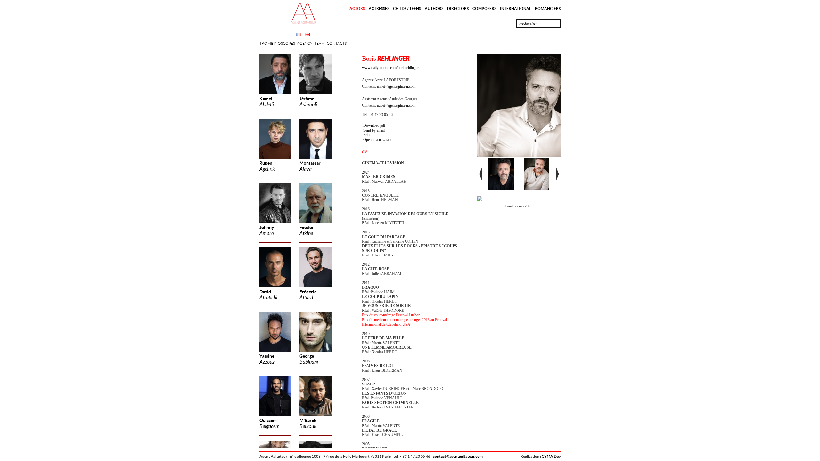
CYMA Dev (551, 456)
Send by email (374, 130)
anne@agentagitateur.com (396, 86)
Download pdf (374, 125)
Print (367, 135)
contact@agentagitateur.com (458, 456)
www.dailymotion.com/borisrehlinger (390, 67)
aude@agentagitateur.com (396, 105)
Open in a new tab (377, 139)
